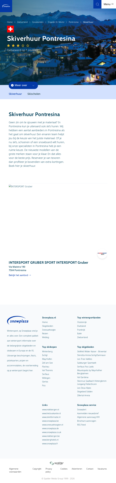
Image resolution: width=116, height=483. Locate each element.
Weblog (45, 337)
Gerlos (45, 381)
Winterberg (47, 351)
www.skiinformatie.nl (51, 417)
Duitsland (81, 326)
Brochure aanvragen (86, 421)
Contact (89, 468)
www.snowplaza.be (50, 421)
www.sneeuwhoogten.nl (52, 424)
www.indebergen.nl (50, 409)
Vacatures (102, 468)
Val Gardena (82, 377)
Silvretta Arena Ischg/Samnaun (91, 355)
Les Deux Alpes (84, 388)
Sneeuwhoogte (49, 329)
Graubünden (37, 22)
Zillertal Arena (83, 395)
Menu (107, 4)
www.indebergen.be (51, 436)
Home (10, 22)
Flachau (45, 366)
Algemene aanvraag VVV (88, 417)
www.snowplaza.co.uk (51, 432)
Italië (79, 333)
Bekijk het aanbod (18, 275)
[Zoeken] (97, 4)
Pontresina (74, 22)
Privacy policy (49, 470)
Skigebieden (47, 326)
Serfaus (45, 374)
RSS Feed (81, 424)
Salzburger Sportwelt (86, 362)
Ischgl (44, 355)
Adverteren (77, 468)
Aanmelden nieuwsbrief (87, 413)
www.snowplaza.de (50, 428)
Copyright (37, 468)
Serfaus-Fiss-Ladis (85, 366)
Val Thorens (47, 370)
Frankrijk (81, 329)
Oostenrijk (82, 322)
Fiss (44, 385)
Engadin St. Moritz (56, 22)
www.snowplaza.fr (50, 443)
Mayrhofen (47, 359)
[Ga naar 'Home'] (6, 6)
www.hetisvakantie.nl (51, 413)
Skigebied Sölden (85, 391)
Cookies (63, 468)
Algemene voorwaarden (15, 470)
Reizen (45, 333)
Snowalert (81, 409)
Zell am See (47, 362)
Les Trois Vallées (84, 359)
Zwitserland (22, 22)
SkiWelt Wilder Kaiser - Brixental (91, 351)
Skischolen (33, 93)
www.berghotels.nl (50, 439)
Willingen (46, 378)
